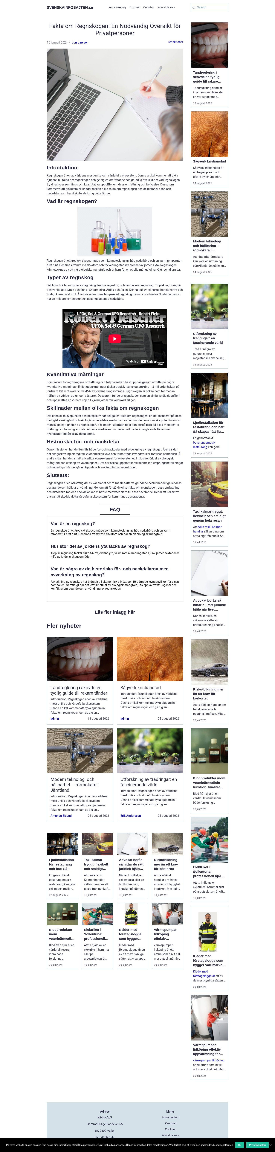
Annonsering (117, 7)
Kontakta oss (166, 7)
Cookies (148, 7)
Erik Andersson (130, 815)
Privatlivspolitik (257, 1145)
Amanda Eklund (61, 815)
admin (55, 718)
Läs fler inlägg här (115, 612)
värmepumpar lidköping (208, 1060)
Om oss (134, 7)
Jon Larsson (80, 42)
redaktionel (175, 42)
